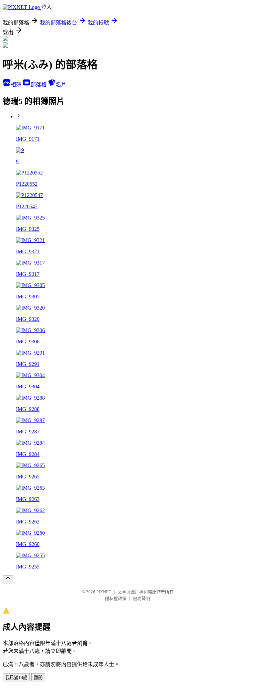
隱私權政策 (116, 598)
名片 (61, 84)
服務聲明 (141, 598)
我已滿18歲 (16, 677)
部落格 (39, 84)
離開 (38, 677)
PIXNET (103, 591)
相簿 (17, 84)
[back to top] (8, 579)
